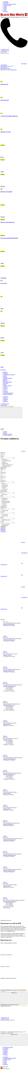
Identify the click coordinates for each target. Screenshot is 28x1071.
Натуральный (6, 502)
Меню (2, 429)
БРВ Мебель (6, 520)
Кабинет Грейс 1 (7, 724)
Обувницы (5, 383)
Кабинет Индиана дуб (8, 824)
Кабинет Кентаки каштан (9, 639)
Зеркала (5, 375)
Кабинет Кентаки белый (9, 624)
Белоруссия (6, 524)
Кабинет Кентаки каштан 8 (9, 758)
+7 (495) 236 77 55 (5, 49)
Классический (6, 460)
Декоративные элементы (9, 374)
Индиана (5, 485)
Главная (5, 431)
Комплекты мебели (7, 378)
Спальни (5, 397)
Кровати (5, 379)
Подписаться (14, 992)
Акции (4, 10)
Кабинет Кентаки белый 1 (9, 774)
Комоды (5, 377)
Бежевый (5, 498)
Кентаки (5, 486)
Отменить (3, 528)
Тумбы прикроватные (8, 393)
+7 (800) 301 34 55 (5, 50)
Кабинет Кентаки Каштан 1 (9, 686)
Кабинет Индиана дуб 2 (8, 705)
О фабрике (5, 1)
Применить (3, 529)
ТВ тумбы (5, 391)
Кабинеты (5, 401)
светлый (5, 514)
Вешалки (5, 372)
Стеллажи (5, 388)
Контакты (5, 11)
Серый (4, 505)
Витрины (5, 373)
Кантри (4, 459)
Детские (5, 400)
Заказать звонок (14, 1034)
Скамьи (5, 386)
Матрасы (5, 380)
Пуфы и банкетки (7, 385)
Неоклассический (7, 464)
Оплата (5, 9)
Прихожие (5, 399)
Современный (6, 466)
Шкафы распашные (7, 394)
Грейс (4, 483)
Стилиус (5, 489)
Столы (4, 389)
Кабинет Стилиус (7, 655)
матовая (5, 510)
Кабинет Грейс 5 (7, 808)
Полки (4, 384)
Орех (4, 503)
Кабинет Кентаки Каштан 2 (9, 855)
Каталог (5, 432)
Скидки (5, 7)
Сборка (5, 6)
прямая (4, 494)
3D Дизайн (5, 2)
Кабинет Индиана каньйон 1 (10, 901)
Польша (5, 525)
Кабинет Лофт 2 (7, 886)
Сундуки (5, 390)
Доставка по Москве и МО (9, 4)
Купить (5, 636)
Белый (4, 499)
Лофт (4, 462)
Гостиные (5, 396)
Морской (5, 463)
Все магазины (4, 67)
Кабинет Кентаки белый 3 (9, 870)
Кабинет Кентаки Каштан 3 (9, 839)
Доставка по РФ (7, 5)
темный (5, 516)
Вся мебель (3, 369)
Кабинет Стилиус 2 (7, 739)
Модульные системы (5, 68)
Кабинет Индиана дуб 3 (8, 670)
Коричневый (6, 501)
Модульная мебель (7, 382)
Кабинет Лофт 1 (7, 793)
